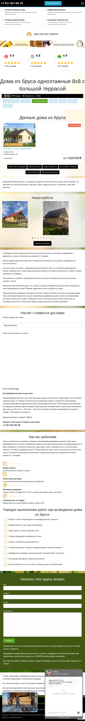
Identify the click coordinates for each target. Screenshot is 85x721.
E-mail (5, 602)
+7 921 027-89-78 (12, 3)
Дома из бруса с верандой (17, 166)
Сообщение (7, 611)
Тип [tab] (8, 96)
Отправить (9, 641)
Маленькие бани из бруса (50, 172)
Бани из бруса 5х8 (33, 172)
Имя (4, 584)
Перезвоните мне (53, 3)
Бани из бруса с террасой (68, 166)
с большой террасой (39, 101)
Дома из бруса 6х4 (35, 166)
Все (39, 96)
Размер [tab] (17, 96)
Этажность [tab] (29, 96)
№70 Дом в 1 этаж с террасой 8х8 (17, 149)
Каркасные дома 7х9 (50, 166)
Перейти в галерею (42, 243)
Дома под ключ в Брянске (46, 34)
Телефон (6, 593)
